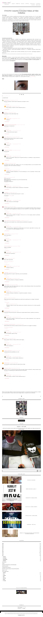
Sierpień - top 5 (4, 570)
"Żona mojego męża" (5, 571)
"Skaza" (3, 563)
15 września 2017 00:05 (16, 278)
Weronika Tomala (7, 368)
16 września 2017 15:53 (17, 317)
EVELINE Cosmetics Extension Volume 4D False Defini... (10, 568)
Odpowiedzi (7, 104)
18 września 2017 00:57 (17, 344)
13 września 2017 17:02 (17, 130)
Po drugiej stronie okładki (9, 324)
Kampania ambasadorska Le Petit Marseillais (9, 564)
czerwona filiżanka (8, 150)
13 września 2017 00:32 (16, 150)
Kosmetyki (18, 3)
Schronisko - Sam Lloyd (31, 524)
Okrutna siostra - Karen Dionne (31, 515)
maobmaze (6, 192)
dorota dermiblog (8, 246)
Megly (5, 177)
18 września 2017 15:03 (16, 350)
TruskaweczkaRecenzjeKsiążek (10, 124)
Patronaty (38, 3)
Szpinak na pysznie (5, 566)
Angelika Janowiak (8, 350)
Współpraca (32, 3)
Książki (13, 3)
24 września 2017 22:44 (17, 375)
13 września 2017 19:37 (16, 170)
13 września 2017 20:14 (24, 220)
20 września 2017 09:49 (17, 356)
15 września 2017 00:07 (16, 291)
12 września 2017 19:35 (16, 106)
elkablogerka (7, 233)
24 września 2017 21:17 (16, 368)
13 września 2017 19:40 (11, 206)
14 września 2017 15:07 (12, 272)
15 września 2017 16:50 (19, 324)
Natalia (5, 338)
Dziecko (22, 3)
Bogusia (5, 112)
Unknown (6, 272)
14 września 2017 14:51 (11, 258)
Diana (5, 258)
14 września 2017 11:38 (17, 226)
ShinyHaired (6, 284)
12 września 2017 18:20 (12, 112)
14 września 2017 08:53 (17, 186)
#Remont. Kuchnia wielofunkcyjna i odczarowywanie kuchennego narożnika (29, 533)
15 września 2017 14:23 (14, 311)
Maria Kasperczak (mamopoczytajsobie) (12, 220)
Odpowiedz (7, 109)
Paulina (5, 163)
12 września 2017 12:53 (14, 100)
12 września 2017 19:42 (21, 124)
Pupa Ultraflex (32, 76)
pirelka (5, 206)
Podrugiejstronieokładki (8, 327)
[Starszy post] (40, 396)
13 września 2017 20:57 (14, 233)
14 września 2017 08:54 (17, 213)
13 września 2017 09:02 (12, 163)
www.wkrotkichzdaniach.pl (8, 261)
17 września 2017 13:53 (12, 338)
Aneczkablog (6, 100)
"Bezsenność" (4, 562)
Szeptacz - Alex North (21, 426)
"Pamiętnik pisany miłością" (6, 567)
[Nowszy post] (2, 396)
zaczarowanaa (7, 311)
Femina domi (8, 106)
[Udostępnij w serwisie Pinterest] (23, 94)
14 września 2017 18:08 (13, 284)
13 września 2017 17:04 (17, 156)
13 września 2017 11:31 (13, 192)
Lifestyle (27, 3)
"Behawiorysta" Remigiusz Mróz (31, 497)
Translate (24, 608)
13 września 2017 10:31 (11, 177)
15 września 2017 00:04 (16, 266)
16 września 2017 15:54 (17, 332)
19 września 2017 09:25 (13, 362)
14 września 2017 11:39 (17, 239)
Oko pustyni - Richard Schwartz (31, 506)
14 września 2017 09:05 (16, 246)
